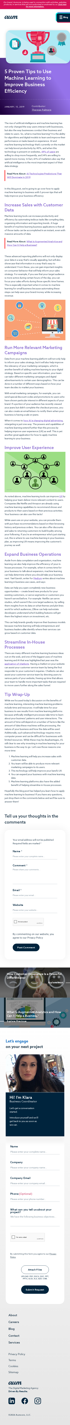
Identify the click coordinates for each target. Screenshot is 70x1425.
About (12, 1315)
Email (17, 890)
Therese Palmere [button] (41, 109)
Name (17, 851)
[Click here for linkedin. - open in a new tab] (11, 1399)
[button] (63, 17)
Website (18, 905)
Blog (11, 1329)
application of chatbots (17, 663)
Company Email (20, 1178)
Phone (14, 1194)
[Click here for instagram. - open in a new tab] (38, 1399)
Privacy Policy (35, 937)
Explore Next (55, 982)
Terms (12, 1360)
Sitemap (13, 1372)
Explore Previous (17, 1021)
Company (16, 1162)
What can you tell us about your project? (30, 1211)
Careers (13, 1322)
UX (60, 496)
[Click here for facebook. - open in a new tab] (24, 1399)
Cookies (13, 1366)
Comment (20, 865)
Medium (37, 578)
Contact (13, 1336)
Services (14, 1342)
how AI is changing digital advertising (43, 420)
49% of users (48, 151)
